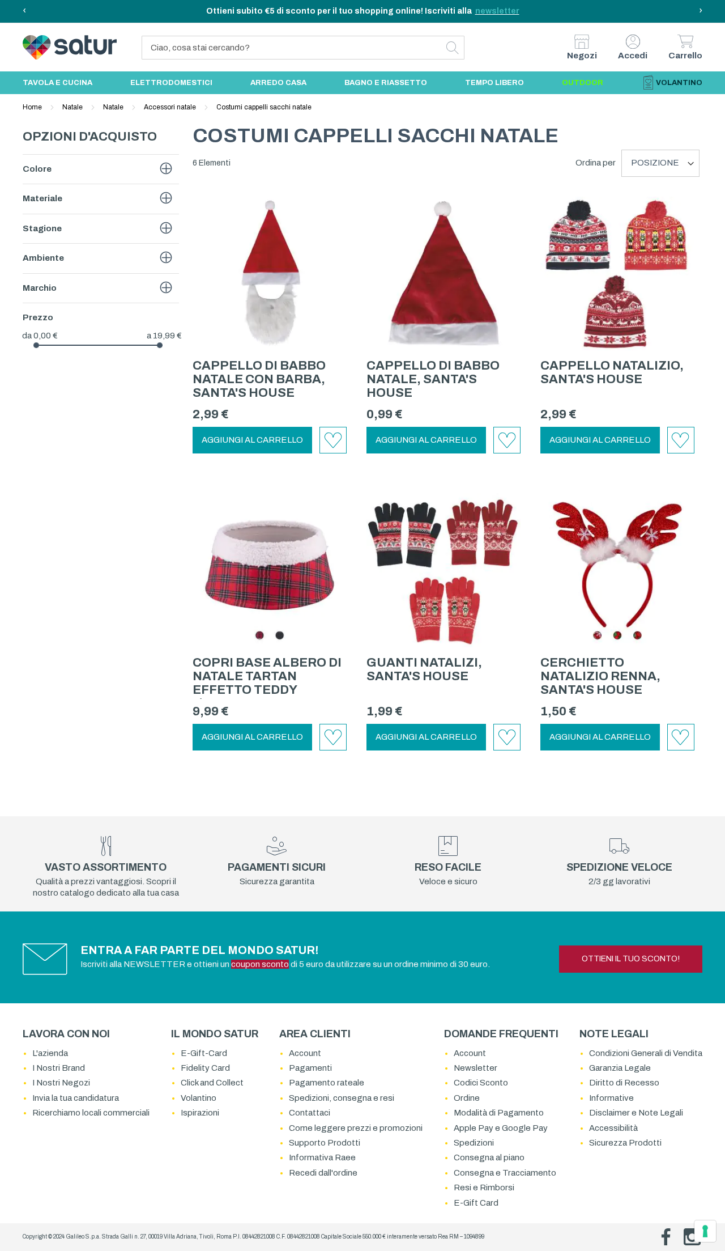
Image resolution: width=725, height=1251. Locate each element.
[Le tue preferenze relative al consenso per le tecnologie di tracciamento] (705, 1231)
